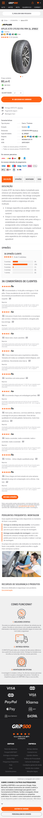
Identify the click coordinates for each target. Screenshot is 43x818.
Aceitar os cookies (21, 809)
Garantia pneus (10, 771)
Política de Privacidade (32, 758)
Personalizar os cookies (21, 814)
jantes (10, 7)
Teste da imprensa (10, 749)
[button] (32, 329)
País (10, 765)
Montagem (30, 179)
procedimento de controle (27, 506)
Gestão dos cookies (32, 768)
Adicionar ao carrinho (22, 99)
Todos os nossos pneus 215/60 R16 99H (16, 149)
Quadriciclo (26, 7)
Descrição (7, 179)
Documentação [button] (7, 590)
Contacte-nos (32, 752)
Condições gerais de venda (32, 765)
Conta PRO (11, 758)
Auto (3, 7)
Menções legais (32, 771)
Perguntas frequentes (10, 762)
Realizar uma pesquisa (22, 13)
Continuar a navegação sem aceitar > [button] (29, 779)
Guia (10, 768)
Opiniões (18, 179)
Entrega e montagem (10, 755)
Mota (18, 7)
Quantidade (7, 93)
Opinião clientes (32, 755)
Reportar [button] (4, 302)
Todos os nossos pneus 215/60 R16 (14, 147)
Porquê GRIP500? (10, 752)
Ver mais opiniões (10, 497)
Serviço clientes (32, 749)
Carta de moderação (32, 762)
